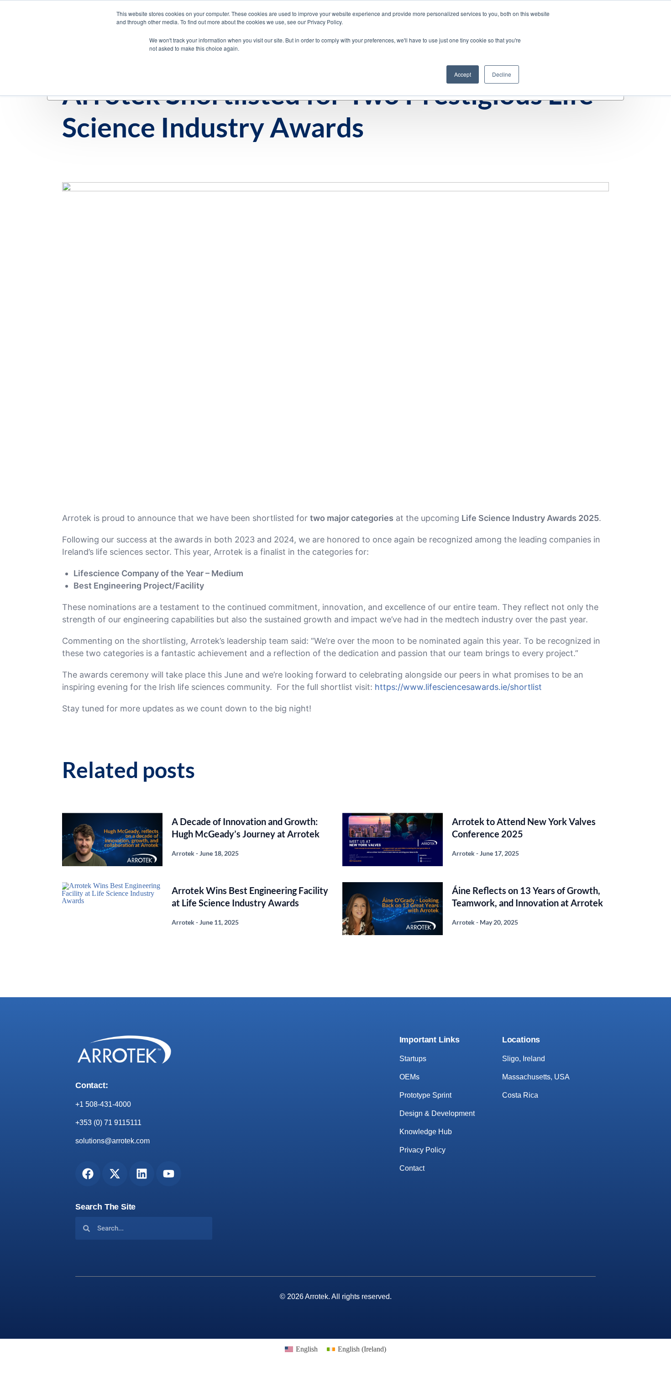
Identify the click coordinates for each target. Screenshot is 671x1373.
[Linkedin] (141, 1173)
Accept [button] (462, 74)
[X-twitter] (114, 1173)
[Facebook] (87, 1173)
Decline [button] (501, 74)
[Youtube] (168, 1173)
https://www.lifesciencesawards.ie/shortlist (458, 687)
